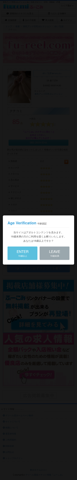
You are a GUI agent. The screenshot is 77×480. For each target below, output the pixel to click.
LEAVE (54, 253)
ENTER (22, 253)
